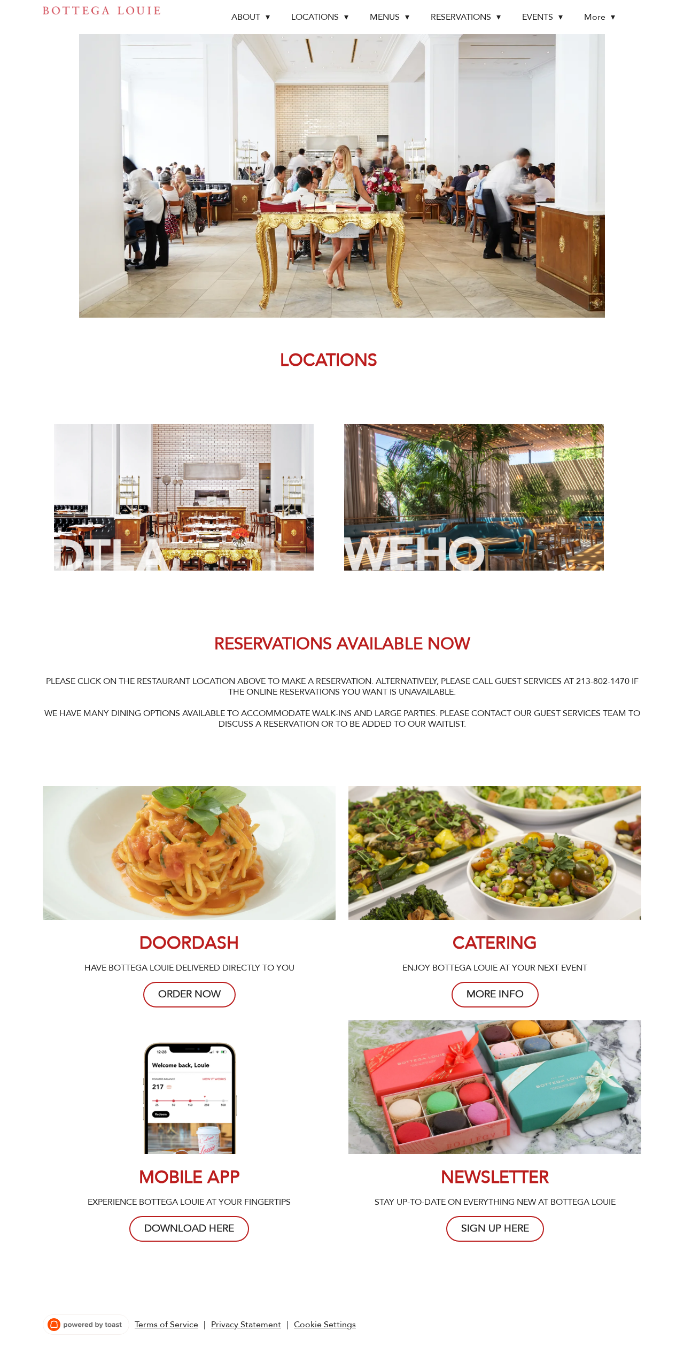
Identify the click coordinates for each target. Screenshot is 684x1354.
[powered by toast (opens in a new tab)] (86, 1324)
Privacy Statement (246, 1324)
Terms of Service (166, 1324)
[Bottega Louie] (101, 10)
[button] (253, 17)
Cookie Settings (325, 1324)
